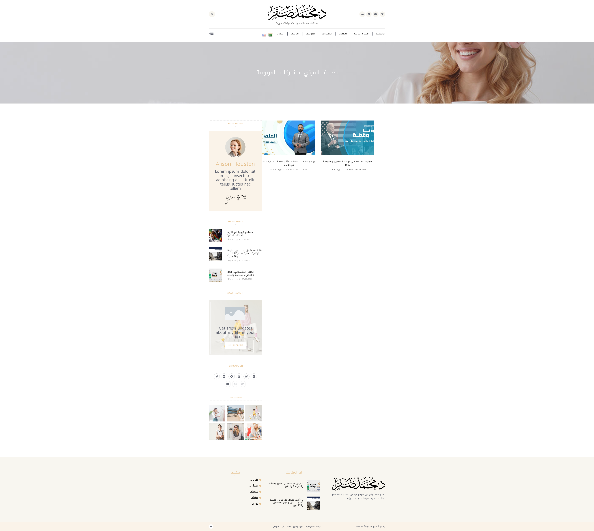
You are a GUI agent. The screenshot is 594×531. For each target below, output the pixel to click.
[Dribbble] (243, 384)
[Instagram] (239, 376)
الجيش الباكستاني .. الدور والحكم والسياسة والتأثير (240, 273)
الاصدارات (327, 34)
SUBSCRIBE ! (235, 345)
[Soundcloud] (362, 14)
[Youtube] (375, 14)
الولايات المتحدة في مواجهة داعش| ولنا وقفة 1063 (347, 163)
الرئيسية (380, 34)
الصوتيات (311, 34)
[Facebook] (369, 14)
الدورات (280, 34)
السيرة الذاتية (361, 34)
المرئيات (295, 34)
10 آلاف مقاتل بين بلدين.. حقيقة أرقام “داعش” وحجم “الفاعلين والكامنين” (244, 253)
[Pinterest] (231, 376)
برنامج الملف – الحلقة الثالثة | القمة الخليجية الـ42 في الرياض (288, 163)
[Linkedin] (224, 376)
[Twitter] (382, 14)
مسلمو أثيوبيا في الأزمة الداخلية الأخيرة (240, 233)
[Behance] (235, 384)
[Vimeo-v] (217, 376)
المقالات (343, 34)
